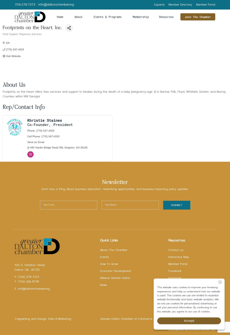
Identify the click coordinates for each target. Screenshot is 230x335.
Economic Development (115, 271)
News (103, 285)
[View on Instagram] (30, 156)
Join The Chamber (198, 17)
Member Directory (180, 4)
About (78, 17)
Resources (166, 17)
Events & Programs (107, 17)
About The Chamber (114, 250)
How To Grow (109, 264)
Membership (141, 17)
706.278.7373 (25, 4)
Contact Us (175, 250)
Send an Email (35, 142)
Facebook (174, 271)
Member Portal (205, 4)
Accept (189, 321)
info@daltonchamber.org (56, 4)
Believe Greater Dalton (115, 278)
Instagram (175, 278)
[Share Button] (69, 28)
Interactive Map (178, 257)
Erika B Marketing (59, 319)
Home (60, 17)
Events (104, 257)
